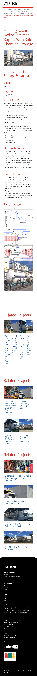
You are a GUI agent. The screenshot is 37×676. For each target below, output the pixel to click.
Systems (6, 598)
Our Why (6, 600)
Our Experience (18, 9)
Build (5, 589)
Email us (6, 628)
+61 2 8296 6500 (9, 626)
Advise (5, 585)
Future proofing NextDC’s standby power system (16, 610)
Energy (6, 575)
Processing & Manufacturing (12, 577)
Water (5, 579)
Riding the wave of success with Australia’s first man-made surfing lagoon (17, 607)
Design (6, 587)
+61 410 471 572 (9, 639)
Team (5, 596)
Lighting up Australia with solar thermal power (16, 612)
